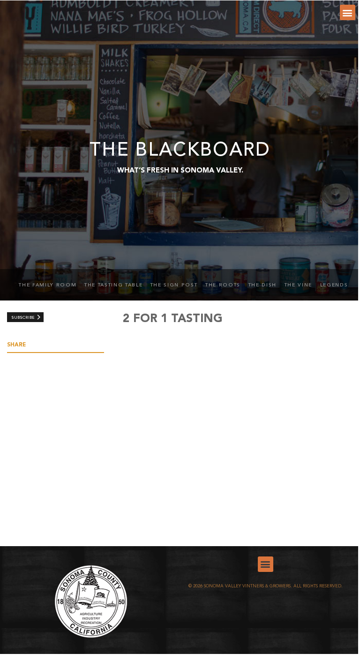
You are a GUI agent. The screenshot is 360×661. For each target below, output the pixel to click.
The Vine (298, 285)
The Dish (262, 285)
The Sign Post (174, 285)
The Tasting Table (113, 285)
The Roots (222, 285)
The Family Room (47, 285)
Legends (334, 285)
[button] (347, 12)
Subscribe (22, 318)
